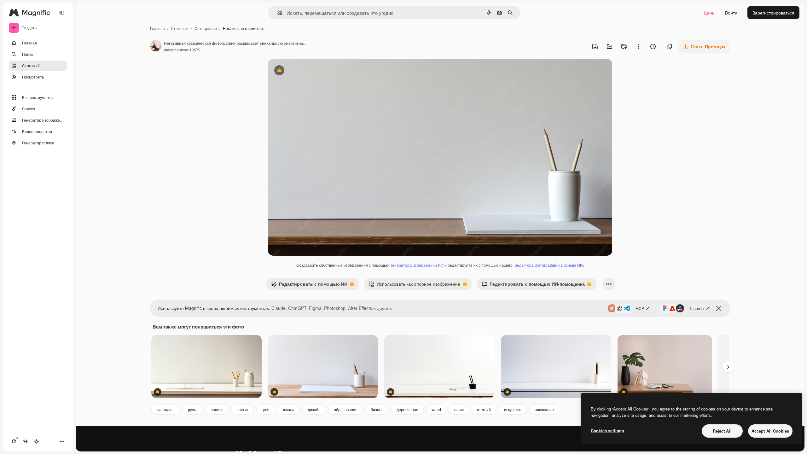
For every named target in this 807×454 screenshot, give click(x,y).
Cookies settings (607, 431)
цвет (266, 409)
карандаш (166, 409)
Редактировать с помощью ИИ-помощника (533, 285)
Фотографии (205, 28)
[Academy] (25, 441)
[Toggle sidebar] (62, 13)
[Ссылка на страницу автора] (155, 46)
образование (345, 409)
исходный (310, 71)
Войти (731, 12)
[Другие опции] (638, 46)
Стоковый (180, 28)
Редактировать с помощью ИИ (309, 285)
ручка (193, 409)
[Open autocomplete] (277, 12)
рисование (544, 409)
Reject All (722, 431)
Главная (157, 28)
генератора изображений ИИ (417, 265)
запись (217, 409)
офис (459, 409)
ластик (242, 409)
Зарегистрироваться (773, 12)
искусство (512, 409)
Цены (710, 12)
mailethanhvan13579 (182, 49)
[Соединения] (14, 441)
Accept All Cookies (770, 431)
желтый (484, 409)
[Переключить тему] (37, 441)
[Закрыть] (719, 308)
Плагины (696, 308)
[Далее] (728, 366)
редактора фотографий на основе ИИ (549, 265)
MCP (640, 308)
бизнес (377, 409)
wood (436, 409)
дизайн (314, 409)
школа (288, 409)
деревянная (407, 409)
